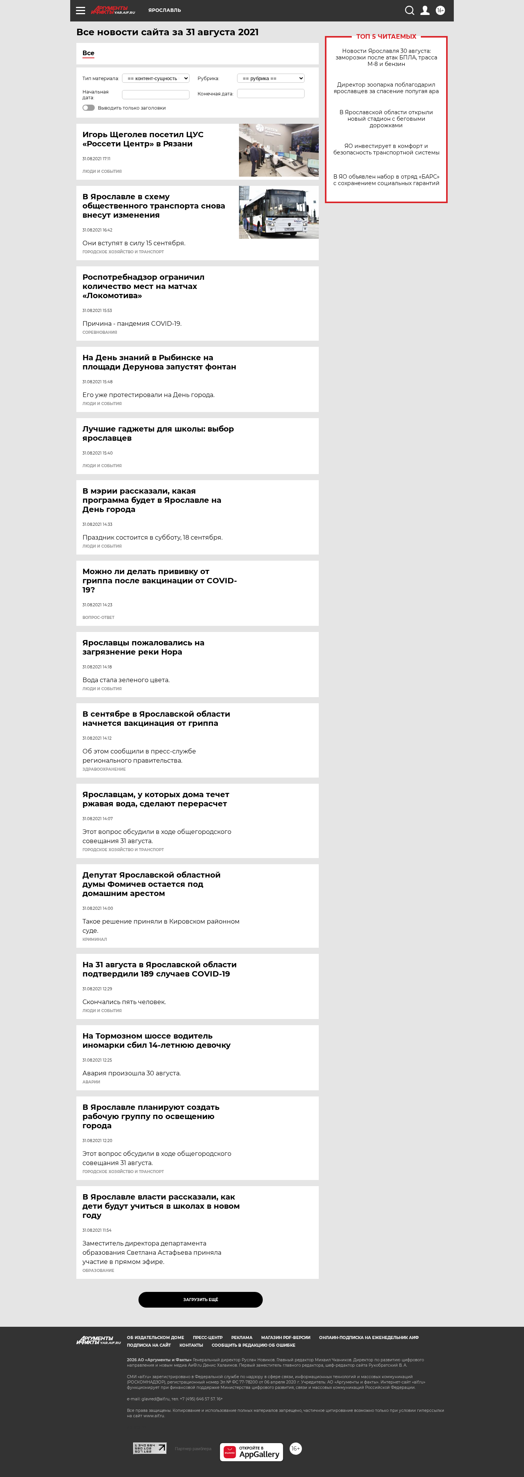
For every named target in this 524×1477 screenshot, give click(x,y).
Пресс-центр (207, 1337)
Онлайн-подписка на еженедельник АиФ (369, 1337)
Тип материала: (100, 78)
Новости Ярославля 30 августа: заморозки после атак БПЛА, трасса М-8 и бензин (386, 57)
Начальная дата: (95, 94)
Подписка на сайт (149, 1345)
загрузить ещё (200, 1299)
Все (88, 53)
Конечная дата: (216, 94)
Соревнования (99, 333)
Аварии (91, 1082)
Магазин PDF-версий (285, 1337)
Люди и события (102, 172)
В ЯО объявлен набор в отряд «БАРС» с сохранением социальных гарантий (386, 180)
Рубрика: (208, 78)
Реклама (241, 1337)
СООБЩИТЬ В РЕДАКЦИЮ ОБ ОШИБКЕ (253, 1345)
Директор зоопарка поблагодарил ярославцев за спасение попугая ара (386, 88)
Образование (98, 1271)
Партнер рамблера (193, 1448)
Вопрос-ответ (98, 618)
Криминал (94, 940)
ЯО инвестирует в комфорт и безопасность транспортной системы (386, 149)
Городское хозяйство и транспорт (123, 252)
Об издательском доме (155, 1337)
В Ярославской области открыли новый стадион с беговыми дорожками (386, 119)
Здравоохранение (104, 769)
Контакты (191, 1345)
